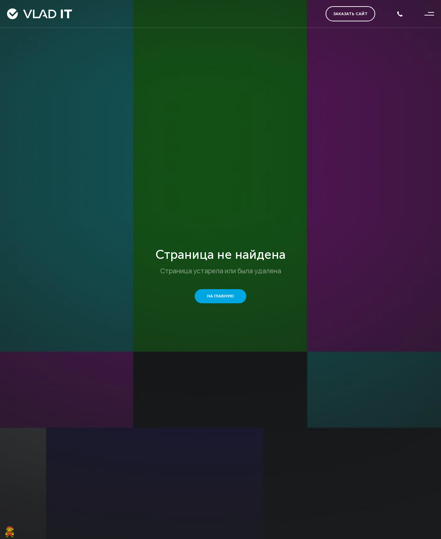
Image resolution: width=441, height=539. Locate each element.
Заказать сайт (350, 13)
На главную (220, 296)
